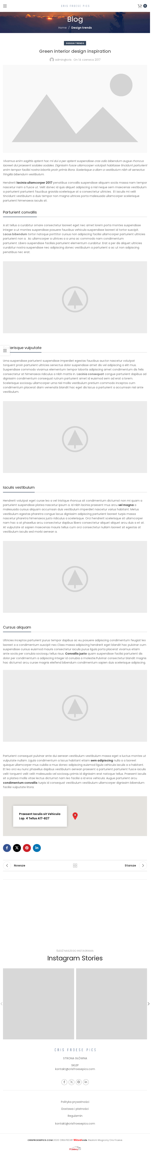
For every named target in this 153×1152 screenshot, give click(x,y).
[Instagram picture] (38, 1003)
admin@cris (63, 60)
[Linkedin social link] (37, 848)
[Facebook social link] (7, 848)
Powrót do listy (75, 865)
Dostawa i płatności (75, 1109)
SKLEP (75, 1065)
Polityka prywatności (75, 1102)
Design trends (81, 28)
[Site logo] (75, 6)
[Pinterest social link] (27, 848)
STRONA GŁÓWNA (75, 1058)
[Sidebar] (5, 351)
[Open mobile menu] (5, 6)
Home (62, 28)
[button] (75, 816)
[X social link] (17, 848)
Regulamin (75, 1116)
